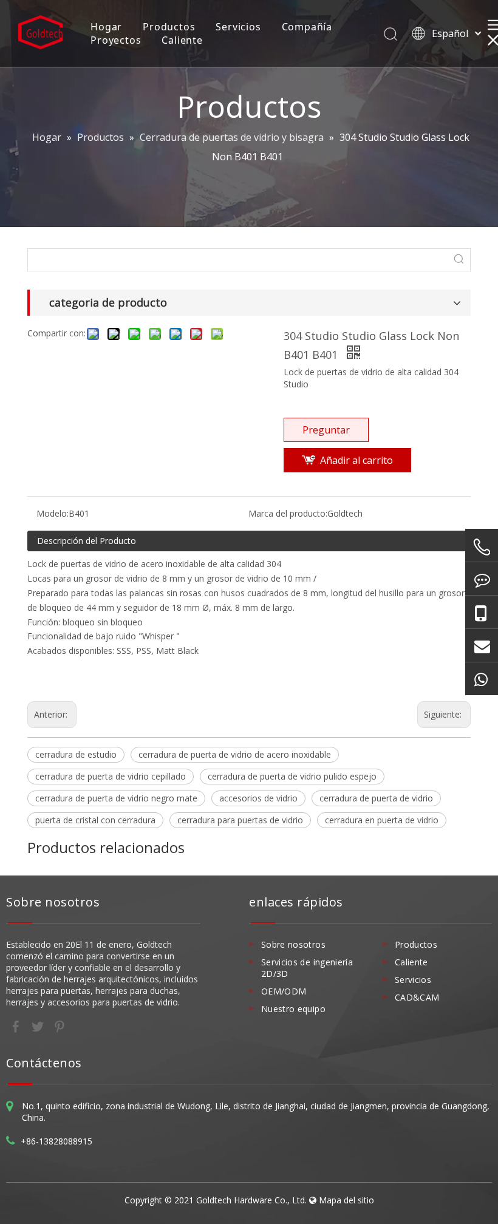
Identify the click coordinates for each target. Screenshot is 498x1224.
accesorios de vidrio (258, 798)
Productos (169, 26)
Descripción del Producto (86, 540)
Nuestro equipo (293, 1009)
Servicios (238, 26)
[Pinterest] (59, 1025)
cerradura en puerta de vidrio (381, 820)
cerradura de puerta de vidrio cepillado (110, 776)
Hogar (106, 26)
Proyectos (115, 40)
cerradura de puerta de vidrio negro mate (116, 798)
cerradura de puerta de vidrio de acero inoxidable (234, 754)
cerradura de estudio (76, 754)
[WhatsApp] (481, 679)
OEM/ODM (283, 991)
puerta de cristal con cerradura (95, 820)
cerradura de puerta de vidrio (376, 798)
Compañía (307, 26)
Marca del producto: (287, 513)
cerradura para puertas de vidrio (240, 820)
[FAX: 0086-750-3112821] (481, 579)
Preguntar (326, 430)
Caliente (182, 40)
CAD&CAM (417, 997)
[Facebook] (17, 1025)
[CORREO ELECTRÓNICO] (481, 645)
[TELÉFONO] (481, 547)
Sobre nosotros (293, 944)
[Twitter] (39, 1025)
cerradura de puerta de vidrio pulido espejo (292, 776)
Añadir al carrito (356, 460)
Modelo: (52, 513)
